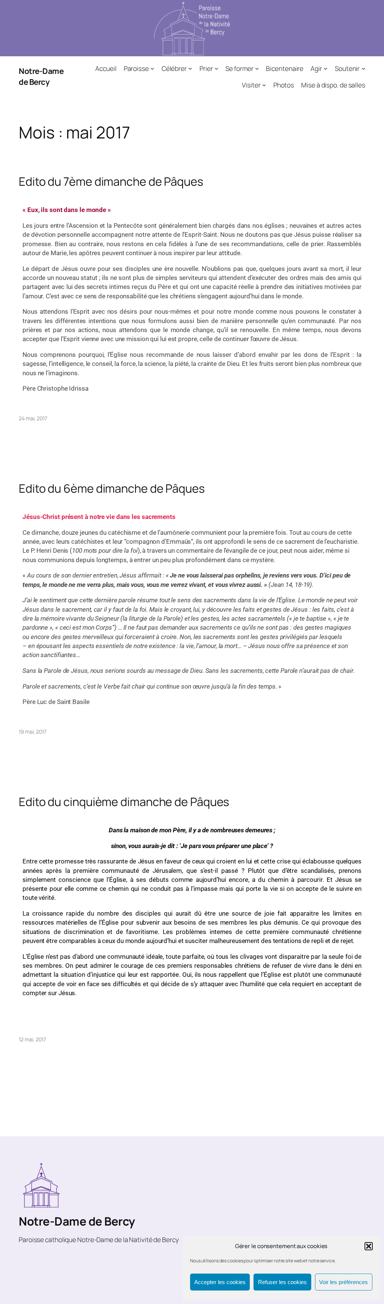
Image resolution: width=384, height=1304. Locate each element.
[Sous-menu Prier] (216, 68)
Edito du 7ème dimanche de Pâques (111, 181)
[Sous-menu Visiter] (264, 84)
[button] (368, 1246)
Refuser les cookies (282, 1282)
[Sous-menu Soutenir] (363, 68)
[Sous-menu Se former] (257, 68)
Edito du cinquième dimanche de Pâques (124, 801)
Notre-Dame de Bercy (41, 76)
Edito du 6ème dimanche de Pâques (112, 488)
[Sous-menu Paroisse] (152, 68)
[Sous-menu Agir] (325, 68)
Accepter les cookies (220, 1282)
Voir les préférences (343, 1282)
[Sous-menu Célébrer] (190, 68)
